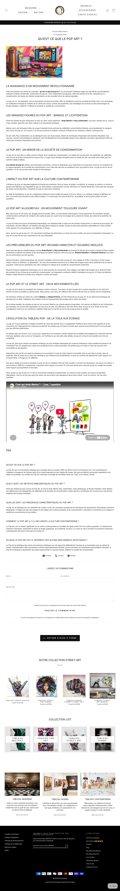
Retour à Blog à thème (62, 638)
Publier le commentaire (60, 610)
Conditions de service (75, 617)
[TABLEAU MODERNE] (22, 784)
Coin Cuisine (90, 857)
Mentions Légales (10, 847)
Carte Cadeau (87, 14)
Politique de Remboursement (14, 840)
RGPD (7, 850)
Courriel (65, 576)
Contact (89, 844)
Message (10, 587)
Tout (60, 665)
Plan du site (90, 864)
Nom (8, 576)
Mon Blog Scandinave (93, 851)
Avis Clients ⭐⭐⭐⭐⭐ (94, 841)
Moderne (31, 8)
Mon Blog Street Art (92, 854)
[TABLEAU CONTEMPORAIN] (97, 784)
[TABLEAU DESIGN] (60, 784)
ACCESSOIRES (87, 10)
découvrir (22, 815)
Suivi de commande (92, 838)
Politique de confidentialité (55, 617)
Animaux (87, 6)
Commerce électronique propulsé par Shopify (60, 882)
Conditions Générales (12, 834)
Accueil (54, 31)
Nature (39, 12)
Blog (87, 847)
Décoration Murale (92, 860)
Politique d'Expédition (12, 837)
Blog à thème (62, 31)
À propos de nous (92, 867)
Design (24, 12)
